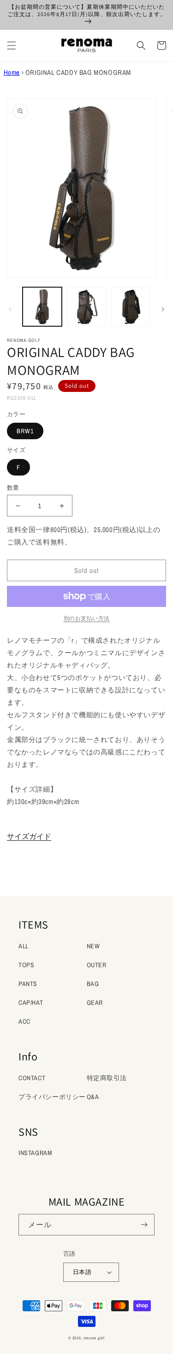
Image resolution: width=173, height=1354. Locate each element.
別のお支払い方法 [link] (87, 618)
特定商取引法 (107, 1078)
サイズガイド (29, 836)
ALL (23, 946)
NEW (93, 946)
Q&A (93, 1097)
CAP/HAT (30, 1002)
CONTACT (31, 1078)
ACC (24, 1021)
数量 (13, 488)
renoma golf (94, 1338)
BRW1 (25, 431)
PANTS (27, 984)
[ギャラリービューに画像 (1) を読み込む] (42, 306)
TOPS (26, 965)
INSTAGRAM (35, 1153)
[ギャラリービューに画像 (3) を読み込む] (130, 306)
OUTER (97, 965)
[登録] (144, 1224)
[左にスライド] (10, 309)
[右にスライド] (163, 309)
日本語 (82, 1272)
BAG (93, 984)
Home (12, 72)
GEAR (95, 1002)
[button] (11, 45)
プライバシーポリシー (52, 1097)
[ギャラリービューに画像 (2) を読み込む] (86, 306)
